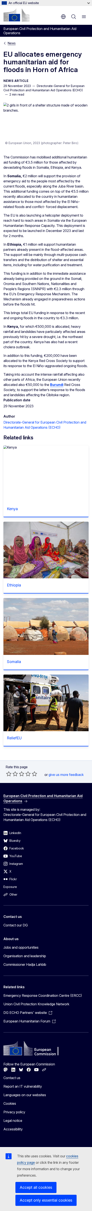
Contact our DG (15, 925)
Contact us (11, 1078)
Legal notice (12, 1120)
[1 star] (9, 774)
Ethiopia (14, 585)
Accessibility (13, 1129)
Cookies (9, 1103)
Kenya (12, 509)
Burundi (56, 384)
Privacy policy (14, 1112)
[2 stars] (12, 774)
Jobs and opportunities (21, 947)
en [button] (63, 16)
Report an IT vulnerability (22, 1086)
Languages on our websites (24, 1095)
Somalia (14, 661)
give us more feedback (66, 774)
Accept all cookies (36, 1187)
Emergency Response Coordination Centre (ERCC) (42, 995)
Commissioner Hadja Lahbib (24, 964)
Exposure (10, 887)
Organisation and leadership (24, 956)
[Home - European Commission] (16, 15)
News (12, 43)
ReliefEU (14, 738)
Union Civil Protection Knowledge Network (36, 1004)
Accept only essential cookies (46, 1200)
